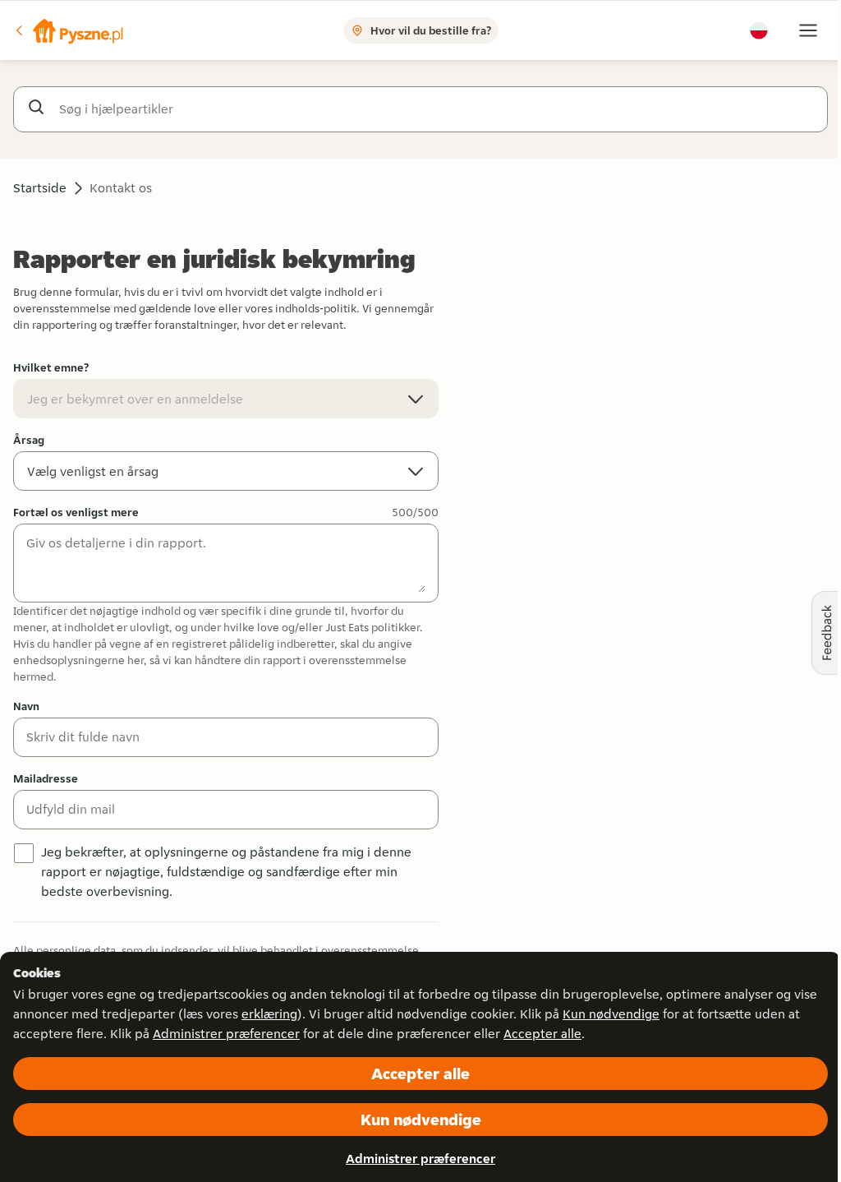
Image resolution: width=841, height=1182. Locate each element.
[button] (68, 30)
